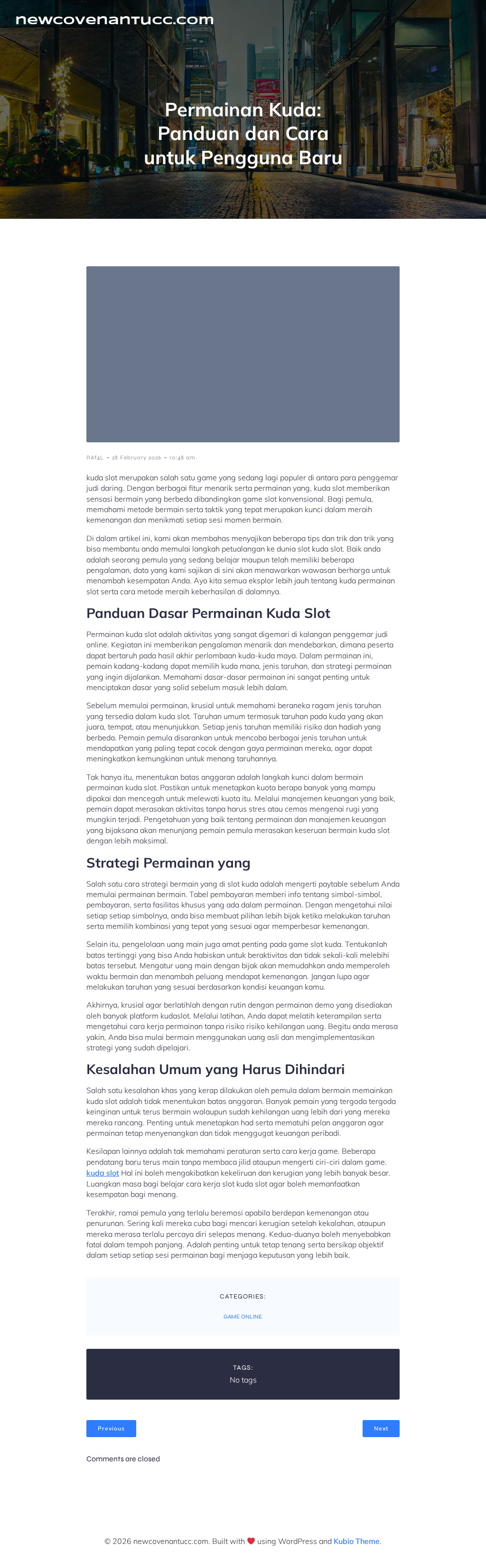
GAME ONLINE (243, 1316)
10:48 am (182, 457)
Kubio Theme (357, 1541)
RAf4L (95, 457)
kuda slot (102, 1173)
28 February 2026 (136, 457)
